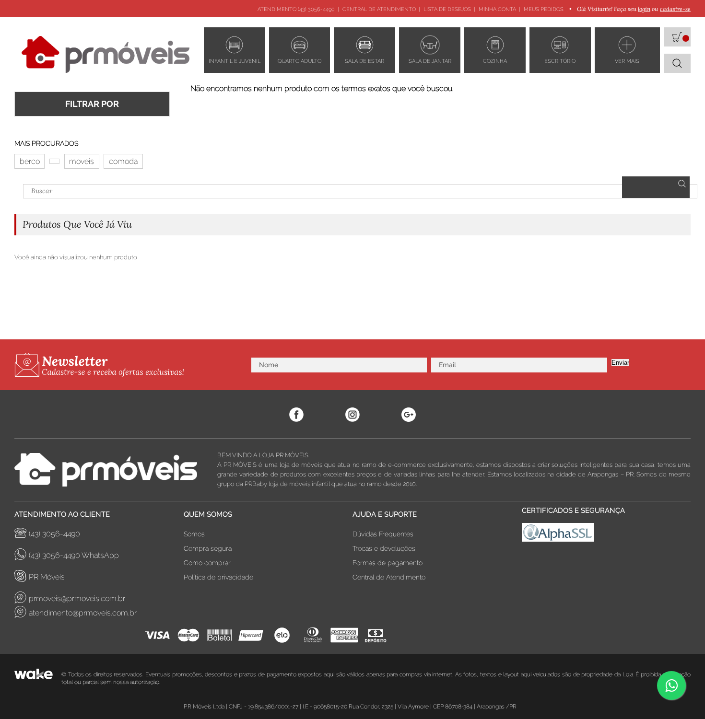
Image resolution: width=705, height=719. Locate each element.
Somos (194, 534)
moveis (81, 161)
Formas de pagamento (387, 563)
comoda (123, 161)
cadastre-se (675, 8)
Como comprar (207, 563)
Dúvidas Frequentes (382, 534)
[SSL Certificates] (606, 534)
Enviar (620, 362)
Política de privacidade (218, 577)
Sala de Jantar (430, 61)
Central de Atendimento (379, 9)
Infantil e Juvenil (234, 61)
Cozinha (495, 61)
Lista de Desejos (447, 9)
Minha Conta (497, 9)
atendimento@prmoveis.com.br (83, 612)
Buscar (656, 187)
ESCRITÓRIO (560, 61)
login (644, 8)
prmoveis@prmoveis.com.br (77, 598)
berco (30, 161)
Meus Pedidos (544, 9)
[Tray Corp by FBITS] (37, 678)
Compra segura (208, 548)
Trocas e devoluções (383, 548)
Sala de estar (364, 61)
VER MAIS (627, 61)
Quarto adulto (299, 61)
